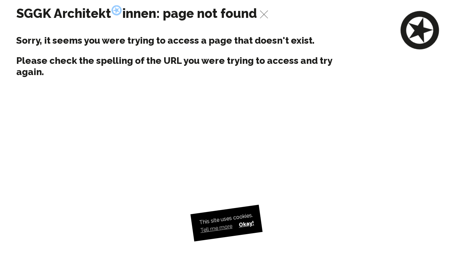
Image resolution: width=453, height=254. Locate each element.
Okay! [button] (246, 224)
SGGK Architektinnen (86, 13)
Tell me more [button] (216, 228)
